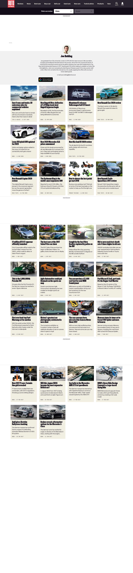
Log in (122, 5)
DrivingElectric (44, 68)
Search (116, 5)
